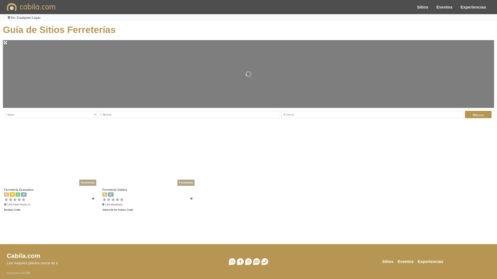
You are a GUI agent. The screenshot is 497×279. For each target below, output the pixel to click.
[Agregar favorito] (93, 198)
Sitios (422, 7)
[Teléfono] (265, 261)
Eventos (444, 7)
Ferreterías (88, 182)
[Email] (256, 261)
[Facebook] (240, 261)
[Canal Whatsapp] (232, 261)
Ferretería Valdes (114, 189)
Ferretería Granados (19, 189)
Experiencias (473, 7)
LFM (27, 272)
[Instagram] (248, 261)
